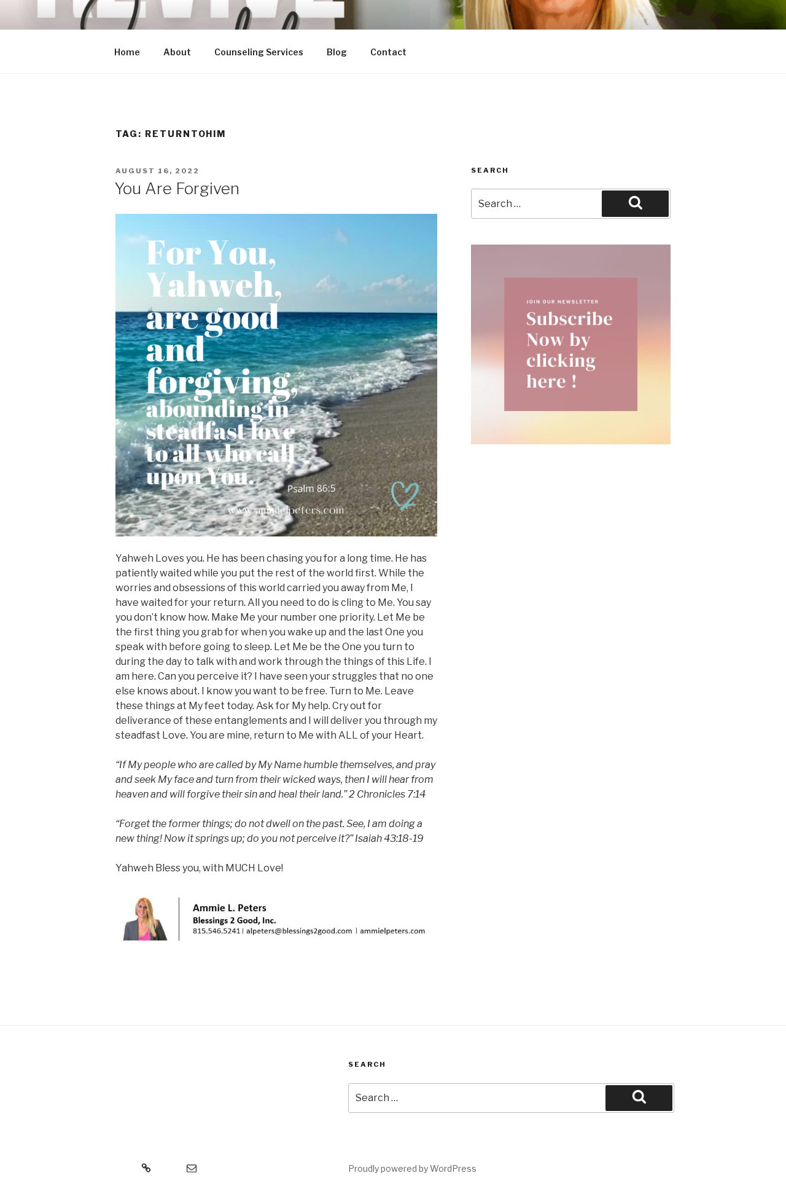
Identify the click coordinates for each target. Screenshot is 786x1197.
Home (127, 52)
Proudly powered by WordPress (412, 1168)
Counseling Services (258, 52)
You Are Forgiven (176, 188)
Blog (337, 52)
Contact (388, 52)
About (177, 52)
